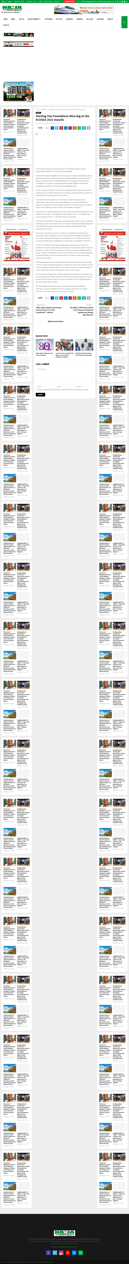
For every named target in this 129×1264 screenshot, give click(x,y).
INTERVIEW (48, 19)
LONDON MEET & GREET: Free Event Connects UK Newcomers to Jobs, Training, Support (23, 152)
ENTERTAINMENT (34, 19)
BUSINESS (69, 19)
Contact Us (57, 1)
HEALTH (110, 19)
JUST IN (21, 19)
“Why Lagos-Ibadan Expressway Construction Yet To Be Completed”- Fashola (48, 310)
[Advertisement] (64, 64)
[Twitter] (117, 1)
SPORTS (6, 25)
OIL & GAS (89, 19)
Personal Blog (48, 1)
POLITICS (59, 19)
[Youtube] (122, 1)
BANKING (80, 19)
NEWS (13, 19)
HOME (40, 1)
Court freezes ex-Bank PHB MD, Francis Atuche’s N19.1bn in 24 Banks (64, 355)
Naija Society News (42, 123)
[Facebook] (115, 1)
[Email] (124, 1)
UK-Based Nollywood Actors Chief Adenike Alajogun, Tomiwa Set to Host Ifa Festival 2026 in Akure (9, 124)
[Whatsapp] (126, 1)
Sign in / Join (32, 1)
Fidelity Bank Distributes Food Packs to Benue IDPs (83, 354)
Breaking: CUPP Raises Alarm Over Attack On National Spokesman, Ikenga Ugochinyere (81, 311)
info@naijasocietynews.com (68, 1247)
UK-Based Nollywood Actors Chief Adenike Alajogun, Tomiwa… (99, 2)
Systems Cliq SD (49, 1262)
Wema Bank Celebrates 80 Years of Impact (44, 354)
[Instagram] (119, 1)
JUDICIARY (100, 19)
